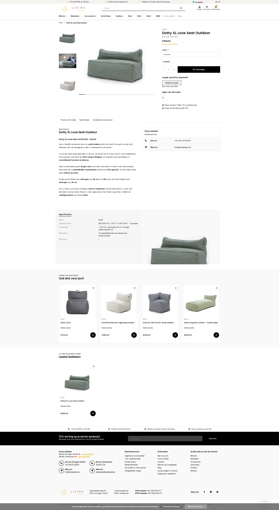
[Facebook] (204, 492)
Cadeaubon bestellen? (167, 474)
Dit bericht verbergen (171, 506)
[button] (67, 94)
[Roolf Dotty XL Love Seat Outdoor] (78, 380)
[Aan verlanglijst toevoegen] (163, 98)
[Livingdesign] (72, 8)
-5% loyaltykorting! (132, 459)
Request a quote (172, 83)
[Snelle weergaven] (93, 335)
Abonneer (213, 438)
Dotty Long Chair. (114, 192)
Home (61, 23)
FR (219, 2)
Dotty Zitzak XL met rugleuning (87, 192)
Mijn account (163, 456)
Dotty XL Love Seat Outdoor (76, 23)
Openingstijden (87, 454)
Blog (179, 16)
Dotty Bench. (116, 189)
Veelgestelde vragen (133, 471)
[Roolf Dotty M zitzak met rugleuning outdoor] (119, 302)
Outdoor (119, 16)
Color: (165, 50)
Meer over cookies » (195, 506)
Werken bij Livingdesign (167, 465)
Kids (130, 16)
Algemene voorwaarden (135, 456)
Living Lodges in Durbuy (168, 471)
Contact (161, 462)
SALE (148, 16)
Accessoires (90, 16)
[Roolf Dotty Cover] (78, 302)
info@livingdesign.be (182, 147)
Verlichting (105, 16)
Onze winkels (168, 16)
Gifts (139, 16)
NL (216, 2)
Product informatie (68, 120)
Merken (62, 16)
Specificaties (84, 120)
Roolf (164, 29)
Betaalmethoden (131, 465)
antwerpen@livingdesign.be (105, 472)
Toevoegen (200, 69)
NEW (158, 16)
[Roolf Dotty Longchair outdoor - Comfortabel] (201, 302)
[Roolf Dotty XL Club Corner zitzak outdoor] (160, 302)
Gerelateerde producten (103, 120)
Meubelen (75, 16)
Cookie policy (130, 462)
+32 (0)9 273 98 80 (182, 141)
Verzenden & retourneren (135, 468)
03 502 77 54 (100, 464)
